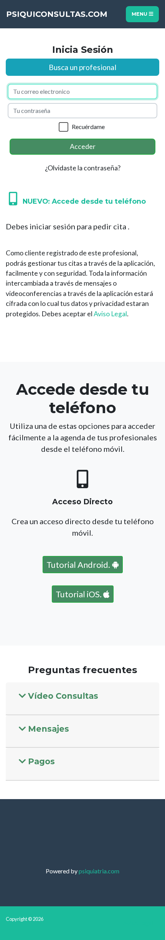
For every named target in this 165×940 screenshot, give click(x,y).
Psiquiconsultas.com (56, 14)
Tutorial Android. (79, 564)
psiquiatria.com (99, 871)
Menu (140, 14)
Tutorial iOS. (79, 594)
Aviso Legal (110, 314)
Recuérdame (88, 126)
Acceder (83, 146)
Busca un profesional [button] (82, 67)
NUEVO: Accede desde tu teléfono (81, 201)
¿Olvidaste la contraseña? (82, 168)
